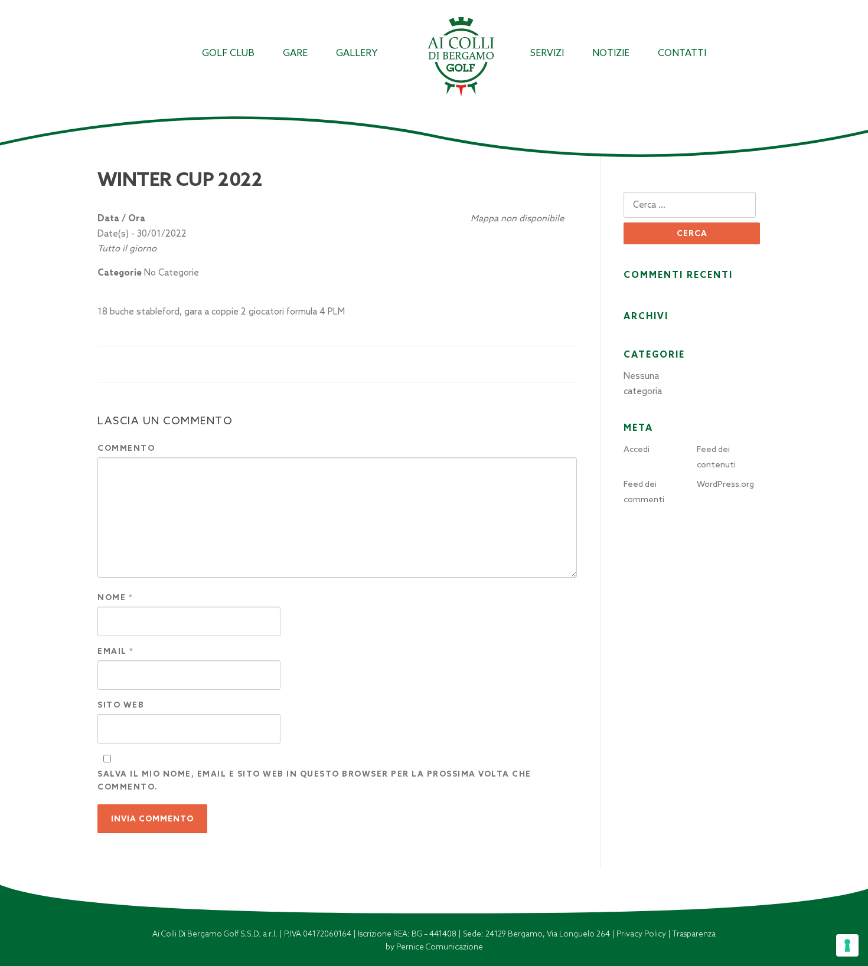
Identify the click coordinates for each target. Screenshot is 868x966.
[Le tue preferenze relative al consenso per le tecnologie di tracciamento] (847, 945)
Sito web (120, 705)
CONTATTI (682, 53)
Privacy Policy (642, 934)
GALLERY (357, 53)
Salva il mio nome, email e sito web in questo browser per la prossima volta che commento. (314, 780)
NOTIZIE (610, 53)
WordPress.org (725, 484)
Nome (115, 597)
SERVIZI (547, 53)
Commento (126, 448)
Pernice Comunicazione (439, 947)
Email (115, 651)
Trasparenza (694, 934)
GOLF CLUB (228, 53)
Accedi (637, 449)
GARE (295, 53)
